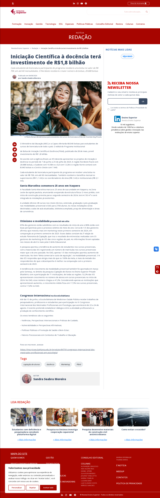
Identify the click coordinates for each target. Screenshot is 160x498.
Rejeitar (32, 487)
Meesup (120, 471)
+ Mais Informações (26, 439)
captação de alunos (31, 364)
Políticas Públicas (85, 24)
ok (143, 101)
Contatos (140, 24)
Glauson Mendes (88, 473)
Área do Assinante (137, 3)
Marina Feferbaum (123, 457)
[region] (32, 478)
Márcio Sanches (87, 485)
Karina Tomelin (87, 478)
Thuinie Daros (122, 460)
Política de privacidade (129, 483)
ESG (61, 24)
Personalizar (17, 487)
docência (50, 364)
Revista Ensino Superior (24, 463)
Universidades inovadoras (60, 481)
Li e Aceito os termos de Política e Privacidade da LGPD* (129, 109)
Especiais (69, 24)
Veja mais (127, 56)
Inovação (28, 24)
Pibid (79, 364)
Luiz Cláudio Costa (89, 483)
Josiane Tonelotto (89, 476)
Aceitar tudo (48, 487)
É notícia (121, 465)
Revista (119, 24)
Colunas (129, 24)
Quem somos (17, 457)
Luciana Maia (86, 481)
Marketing (65, 364)
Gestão (39, 24)
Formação (17, 24)
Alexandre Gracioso (89, 466)
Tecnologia (50, 24)
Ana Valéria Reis (87, 469)
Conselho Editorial (104, 24)
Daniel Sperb (86, 471)
